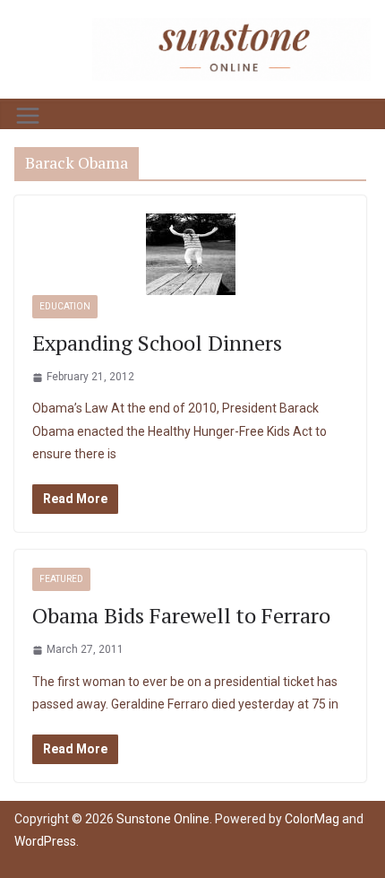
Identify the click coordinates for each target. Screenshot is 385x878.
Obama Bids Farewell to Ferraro (181, 615)
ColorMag (312, 819)
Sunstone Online (163, 819)
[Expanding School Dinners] (190, 254)
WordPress (45, 841)
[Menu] (27, 115)
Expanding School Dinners (157, 342)
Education (64, 306)
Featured (61, 579)
